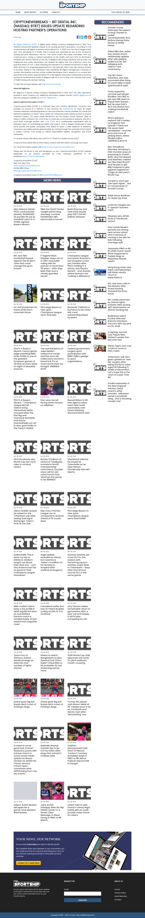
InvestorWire (68, 109)
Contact (117, 899)
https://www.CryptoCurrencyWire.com (58, 147)
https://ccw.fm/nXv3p (51, 84)
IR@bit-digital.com (81, 95)
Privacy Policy (120, 893)
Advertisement (120, 896)
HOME (17, 12)
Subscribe (82, 900)
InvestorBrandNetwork (52, 175)
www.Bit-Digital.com (47, 98)
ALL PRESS (44, 12)
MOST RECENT (30, 12)
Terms (117, 889)
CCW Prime (50, 121)
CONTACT (56, 12)
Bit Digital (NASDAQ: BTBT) (25, 44)
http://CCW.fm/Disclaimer (33, 156)
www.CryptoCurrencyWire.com (27, 165)
